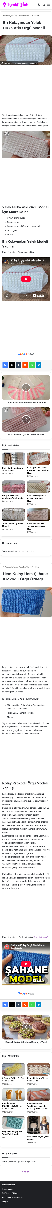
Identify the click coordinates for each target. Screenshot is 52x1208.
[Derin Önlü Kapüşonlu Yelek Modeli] (13, 458)
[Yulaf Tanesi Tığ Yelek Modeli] (13, 514)
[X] (12, 365)
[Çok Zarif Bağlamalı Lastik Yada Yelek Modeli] (38, 486)
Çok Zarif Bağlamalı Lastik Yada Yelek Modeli (36, 498)
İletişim (5, 1202)
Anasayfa (9, 16)
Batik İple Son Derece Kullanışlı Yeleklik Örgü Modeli (38, 470)
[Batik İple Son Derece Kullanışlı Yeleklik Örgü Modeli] (38, 458)
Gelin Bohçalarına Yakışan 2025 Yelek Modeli (36, 526)
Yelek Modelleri (33, 16)
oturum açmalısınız (28, 551)
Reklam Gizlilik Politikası (12, 1197)
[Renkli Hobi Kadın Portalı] (17, 4)
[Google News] (26, 354)
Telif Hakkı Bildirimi (10, 1193)
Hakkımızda (7, 1189)
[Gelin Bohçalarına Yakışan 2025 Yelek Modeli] (38, 514)
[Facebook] (5, 365)
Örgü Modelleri (20, 16)
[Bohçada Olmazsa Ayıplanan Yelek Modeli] (13, 486)
